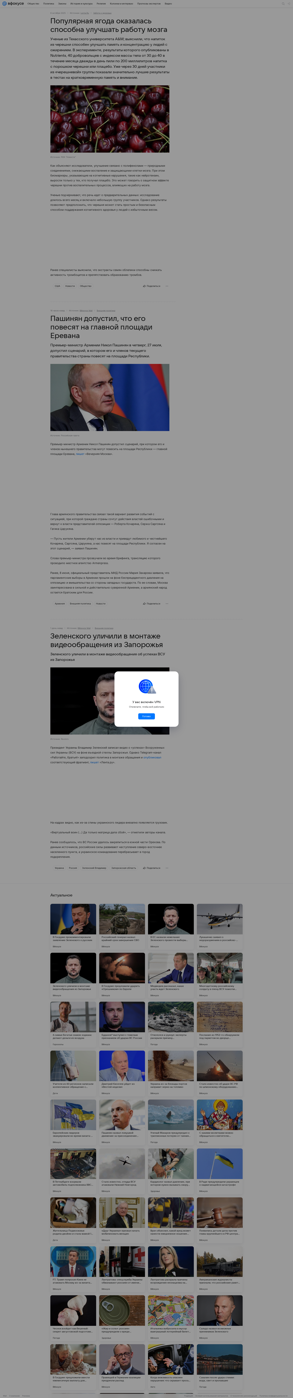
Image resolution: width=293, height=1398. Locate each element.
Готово (146, 716)
